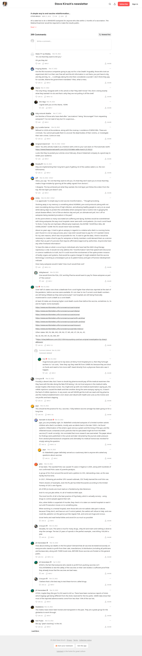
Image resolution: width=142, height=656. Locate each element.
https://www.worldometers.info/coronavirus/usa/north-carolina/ (60, 318)
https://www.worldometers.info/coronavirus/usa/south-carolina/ (60, 321)
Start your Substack (65, 646)
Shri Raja (42, 102)
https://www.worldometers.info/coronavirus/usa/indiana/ (58, 311)
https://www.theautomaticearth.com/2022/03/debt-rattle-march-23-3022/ (64, 149)
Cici (37, 286)
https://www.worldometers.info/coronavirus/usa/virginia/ (58, 307)
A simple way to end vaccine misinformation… (50, 13)
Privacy (69, 640)
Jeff (37, 178)
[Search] (110, 4)
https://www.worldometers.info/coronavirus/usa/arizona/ (58, 314)
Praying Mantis (41, 68)
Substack (60, 651)
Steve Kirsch (36, 16)
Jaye (37, 406)
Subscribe (124, 4)
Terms (75, 640)
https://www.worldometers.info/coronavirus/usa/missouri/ (58, 325)
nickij (37, 198)
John (40, 464)
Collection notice (85, 640)
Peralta (38, 164)
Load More (35, 631)
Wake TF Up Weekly (43, 54)
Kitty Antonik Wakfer (43, 113)
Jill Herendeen (41, 543)
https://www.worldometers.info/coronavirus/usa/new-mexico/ (59, 328)
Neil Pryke (39, 621)
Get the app (81, 646)
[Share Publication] (114, 4)
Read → (33, 27)
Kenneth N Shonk (45, 420)
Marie (38, 88)
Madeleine (39, 607)
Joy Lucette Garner (43, 127)
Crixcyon (39, 378)
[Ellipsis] (110, 53)
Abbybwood (43, 272)
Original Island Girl (43, 144)
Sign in (135, 4)
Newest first (106, 35)
